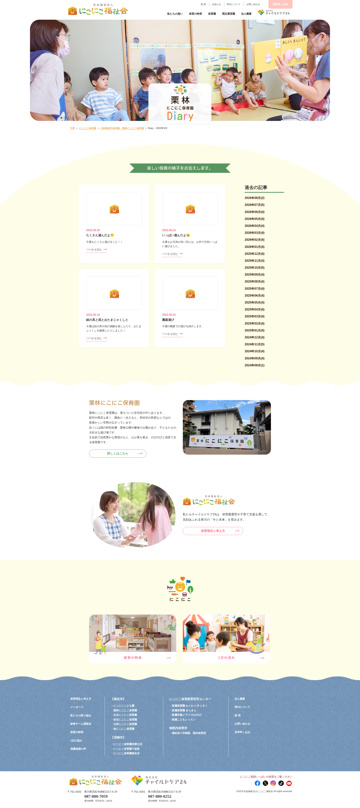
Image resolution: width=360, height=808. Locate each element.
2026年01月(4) (254, 246)
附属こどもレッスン (184, 719)
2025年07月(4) (254, 288)
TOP (72, 128)
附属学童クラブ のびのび (187, 714)
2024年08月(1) (254, 365)
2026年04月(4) (254, 225)
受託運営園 (228, 13)
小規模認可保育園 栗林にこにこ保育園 (122, 128)
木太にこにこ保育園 (125, 714)
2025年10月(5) (254, 267)
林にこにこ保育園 (123, 728)
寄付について (233, 4)
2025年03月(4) (254, 316)
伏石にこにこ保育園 (125, 719)
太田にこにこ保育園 (125, 724)
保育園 (212, 13)
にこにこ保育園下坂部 (126, 748)
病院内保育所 (178, 728)
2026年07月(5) (254, 204)
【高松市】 (118, 699)
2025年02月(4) (254, 323)
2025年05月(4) (254, 302)
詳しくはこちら (117, 453)
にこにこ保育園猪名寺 (126, 753)
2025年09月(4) (254, 274)
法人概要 (240, 698)
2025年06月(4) (254, 295)
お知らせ (216, 4)
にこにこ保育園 (87, 128)
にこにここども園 (123, 705)
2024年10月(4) (254, 351)
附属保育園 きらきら (184, 710)
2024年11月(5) (254, 344)
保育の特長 (76, 732)
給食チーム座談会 (80, 723)
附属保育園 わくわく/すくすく (190, 705)
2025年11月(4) (254, 260)
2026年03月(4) (254, 232)
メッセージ (76, 706)
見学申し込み (280, 4)
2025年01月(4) (254, 330)
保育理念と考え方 (213, 530)
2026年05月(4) (254, 218)
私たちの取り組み (80, 715)
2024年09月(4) (254, 358)
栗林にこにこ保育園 (125, 710)
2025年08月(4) (254, 281)
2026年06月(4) (254, 212)
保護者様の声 (78, 748)
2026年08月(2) (254, 197)
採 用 (203, 4)
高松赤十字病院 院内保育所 (189, 733)
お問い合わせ (253, 4)
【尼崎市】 (118, 737)
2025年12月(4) (254, 253)
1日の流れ (76, 740)
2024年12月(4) (254, 337)
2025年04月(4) (254, 309)
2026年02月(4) (254, 239)
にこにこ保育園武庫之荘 (127, 744)
